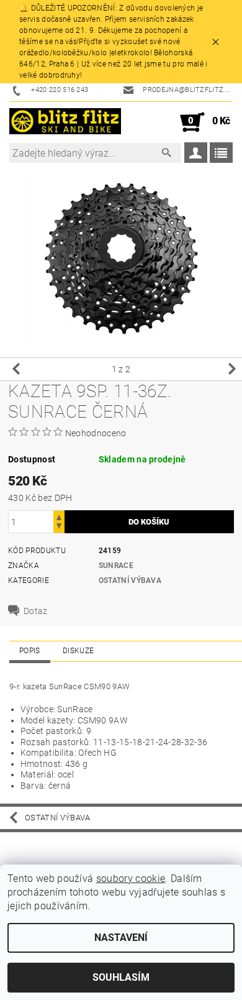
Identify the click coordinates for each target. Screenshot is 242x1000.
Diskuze (78, 650)
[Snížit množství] (59, 527)
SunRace (116, 565)
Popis (29, 650)
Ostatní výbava (130, 580)
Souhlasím (121, 977)
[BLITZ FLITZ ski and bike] (65, 122)
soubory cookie (130, 878)
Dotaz (36, 611)
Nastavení (121, 937)
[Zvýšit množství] (59, 516)
